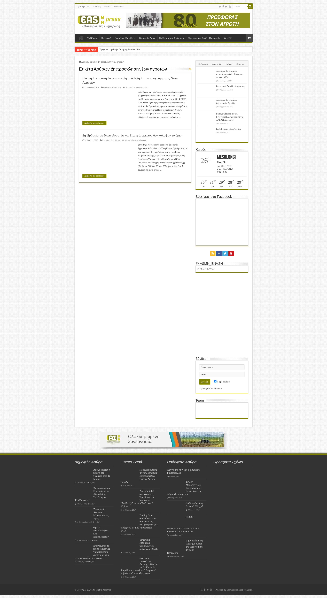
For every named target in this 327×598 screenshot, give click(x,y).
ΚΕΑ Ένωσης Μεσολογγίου (228, 129)
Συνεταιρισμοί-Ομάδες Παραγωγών (204, 38)
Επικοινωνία (119, 6)
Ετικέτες (240, 64)
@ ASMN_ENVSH (209, 263)
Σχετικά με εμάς (82, 6)
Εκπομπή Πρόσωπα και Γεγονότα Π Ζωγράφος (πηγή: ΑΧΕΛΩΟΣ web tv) (229, 116)
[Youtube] (229, 7)
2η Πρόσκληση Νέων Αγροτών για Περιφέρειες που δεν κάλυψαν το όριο (132, 135)
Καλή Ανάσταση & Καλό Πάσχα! (194, 505)
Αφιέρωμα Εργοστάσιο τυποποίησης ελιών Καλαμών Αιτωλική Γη (229, 74)
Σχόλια (229, 64)
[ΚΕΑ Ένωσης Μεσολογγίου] (205, 133)
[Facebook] (223, 7)
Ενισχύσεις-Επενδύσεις (125, 38)
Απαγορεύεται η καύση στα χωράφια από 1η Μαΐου (102, 474)
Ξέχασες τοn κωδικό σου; (210, 388)
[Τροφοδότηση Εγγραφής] (190, 68)
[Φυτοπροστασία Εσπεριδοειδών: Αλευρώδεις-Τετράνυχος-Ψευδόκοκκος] (83, 492)
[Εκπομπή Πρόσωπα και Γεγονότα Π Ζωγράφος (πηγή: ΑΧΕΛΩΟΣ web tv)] (205, 118)
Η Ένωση (96, 6)
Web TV (107, 6)
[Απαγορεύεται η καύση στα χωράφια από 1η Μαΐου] (83, 474)
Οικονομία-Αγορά (147, 38)
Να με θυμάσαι (223, 381)
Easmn (230, 589)
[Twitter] (226, 7)
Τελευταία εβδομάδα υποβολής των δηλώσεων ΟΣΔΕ (148, 544)
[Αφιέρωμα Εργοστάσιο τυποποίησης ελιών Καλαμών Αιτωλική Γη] (205, 75)
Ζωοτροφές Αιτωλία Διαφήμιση (230, 86)
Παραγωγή (106, 38)
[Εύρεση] (250, 6)
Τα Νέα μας (92, 38)
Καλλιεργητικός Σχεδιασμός (172, 38)
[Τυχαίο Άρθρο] (249, 38)
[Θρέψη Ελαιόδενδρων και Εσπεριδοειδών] (83, 532)
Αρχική (80, 37)
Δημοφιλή (216, 64)
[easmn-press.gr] (99, 21)
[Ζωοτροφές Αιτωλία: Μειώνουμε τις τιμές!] (83, 513)
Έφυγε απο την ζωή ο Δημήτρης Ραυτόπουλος (119, 49)
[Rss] (220, 7)
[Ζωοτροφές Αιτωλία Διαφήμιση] (205, 90)
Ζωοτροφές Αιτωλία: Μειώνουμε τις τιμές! (100, 514)
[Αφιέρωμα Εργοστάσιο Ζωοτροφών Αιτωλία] (205, 104)
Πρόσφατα (203, 64)
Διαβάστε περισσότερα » (94, 123)
